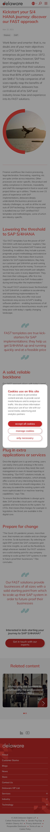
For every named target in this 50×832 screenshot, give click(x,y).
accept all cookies (25, 423)
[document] (25, 416)
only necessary (25, 438)
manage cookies (25, 430)
